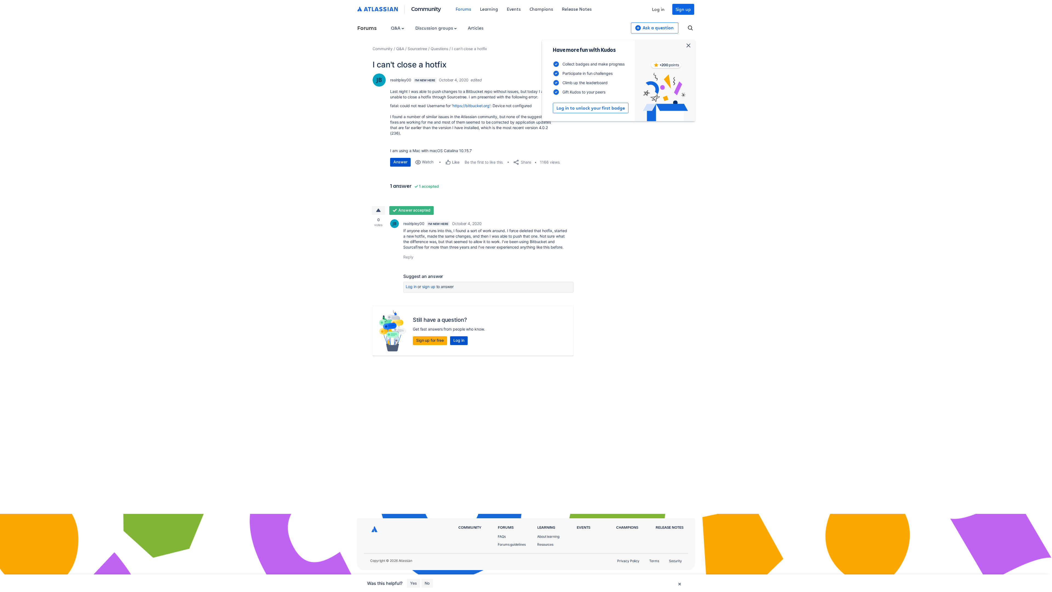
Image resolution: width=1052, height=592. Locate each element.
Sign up (683, 9)
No (427, 583)
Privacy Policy (628, 561)
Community (426, 9)
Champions (541, 9)
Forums (463, 9)
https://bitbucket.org (471, 105)
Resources (545, 544)
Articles (475, 28)
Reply (408, 257)
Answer (400, 162)
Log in (658, 9)
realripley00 (400, 80)
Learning (489, 9)
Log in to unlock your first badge (590, 108)
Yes (413, 583)
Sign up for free (430, 340)
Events (514, 9)
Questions (439, 48)
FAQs (502, 536)
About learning (548, 536)
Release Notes (577, 9)
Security (675, 561)
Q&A (396, 28)
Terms (654, 561)
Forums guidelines (512, 544)
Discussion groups (434, 28)
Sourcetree (417, 48)
